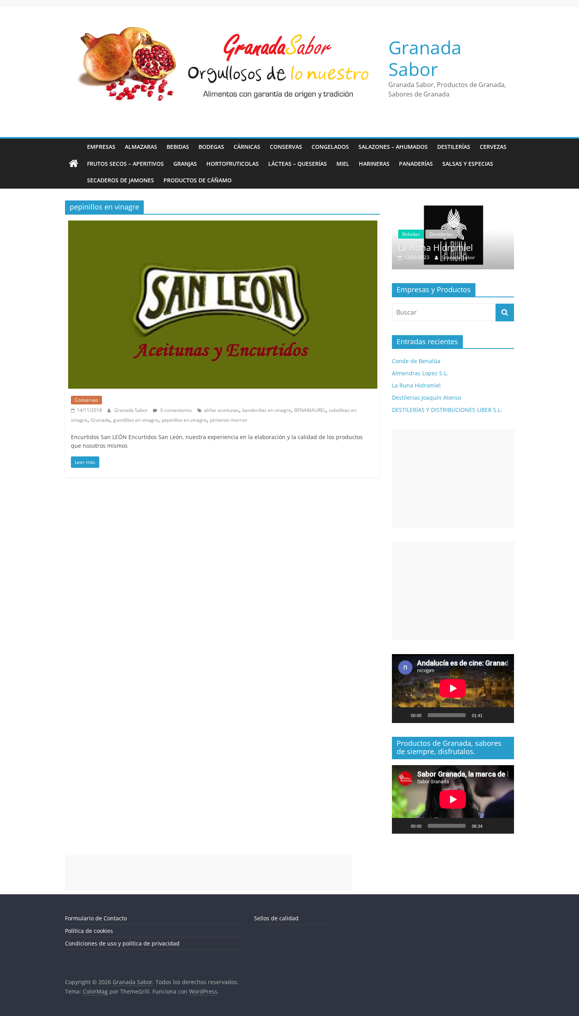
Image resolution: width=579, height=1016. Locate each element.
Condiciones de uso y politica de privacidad (122, 943)
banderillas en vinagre (266, 410)
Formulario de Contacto (96, 918)
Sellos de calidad (276, 918)
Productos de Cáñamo (197, 180)
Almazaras (141, 146)
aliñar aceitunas (221, 410)
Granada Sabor (425, 58)
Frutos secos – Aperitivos (125, 163)
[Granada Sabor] (73, 164)
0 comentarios (175, 410)
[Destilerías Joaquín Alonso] (480, 204)
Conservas (286, 146)
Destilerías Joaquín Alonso (477, 248)
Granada (100, 420)
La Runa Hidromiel (416, 385)
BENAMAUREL (310, 410)
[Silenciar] (491, 715)
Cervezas (493, 146)
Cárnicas (247, 146)
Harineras (374, 163)
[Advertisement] (453, 479)
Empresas (101, 146)
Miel (342, 163)
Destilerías (453, 146)
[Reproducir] (402, 715)
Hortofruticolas (232, 163)
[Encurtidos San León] (222, 225)
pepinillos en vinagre (184, 420)
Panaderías (416, 163)
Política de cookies (89, 930)
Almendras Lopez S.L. (420, 373)
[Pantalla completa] (504, 715)
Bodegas (211, 146)
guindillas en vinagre (135, 420)
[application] (453, 688)
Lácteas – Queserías (297, 163)
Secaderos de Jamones (120, 180)
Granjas (185, 163)
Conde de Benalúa (416, 361)
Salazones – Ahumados (393, 146)
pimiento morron (228, 420)
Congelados (330, 146)
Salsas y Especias (467, 163)
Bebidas (178, 146)
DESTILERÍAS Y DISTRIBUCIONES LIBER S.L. (447, 410)
